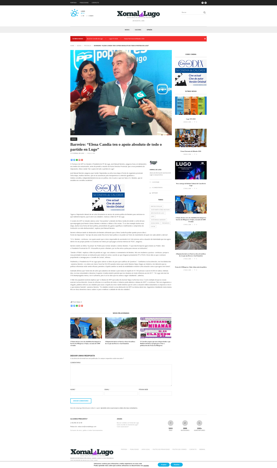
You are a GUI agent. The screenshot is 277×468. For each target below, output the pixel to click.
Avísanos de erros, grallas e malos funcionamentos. (86, 430)
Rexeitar (177, 465)
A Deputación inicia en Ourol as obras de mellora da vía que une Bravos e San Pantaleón (120, 342)
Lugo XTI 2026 (96, 39)
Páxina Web (143, 389)
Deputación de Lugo (157, 213)
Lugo (152, 216)
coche (153, 226)
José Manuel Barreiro (158, 219)
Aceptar (163, 465)
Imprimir (154, 193)
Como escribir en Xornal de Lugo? (127, 425)
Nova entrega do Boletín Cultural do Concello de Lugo (191, 184)
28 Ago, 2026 (187, 122)
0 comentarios (157, 187)
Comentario (75, 362)
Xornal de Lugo (78, 153)
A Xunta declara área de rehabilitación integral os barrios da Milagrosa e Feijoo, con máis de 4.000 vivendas (85, 343)
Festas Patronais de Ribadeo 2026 (117, 39)
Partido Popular (156, 206)
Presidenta (165, 223)
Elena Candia (155, 223)
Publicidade (84, 2)
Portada (73, 2)
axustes (146, 466)
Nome (73, 389)
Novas (127, 30)
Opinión (149, 30)
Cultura (138, 30)
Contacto (95, 2)
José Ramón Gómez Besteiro (160, 209)
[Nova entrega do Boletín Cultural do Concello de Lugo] (191, 179)
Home (72, 45)
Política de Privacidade (161, 449)
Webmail (202, 449)
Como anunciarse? (123, 426)
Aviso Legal (146, 449)
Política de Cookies (179, 449)
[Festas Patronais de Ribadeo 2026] (191, 146)
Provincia (87, 45)
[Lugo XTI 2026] (191, 114)
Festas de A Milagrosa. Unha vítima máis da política (191, 267)
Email (107, 389)
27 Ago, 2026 (187, 188)
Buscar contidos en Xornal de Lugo (128, 423)
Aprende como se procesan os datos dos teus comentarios (119, 408)
